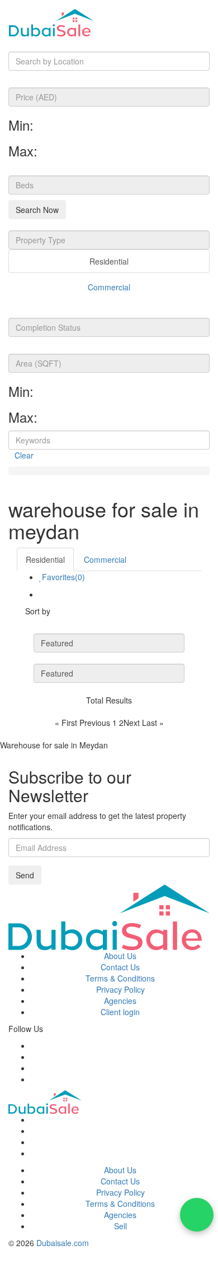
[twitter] (34, 1056)
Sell (120, 1226)
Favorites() (63, 576)
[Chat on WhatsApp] (197, 1215)
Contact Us (120, 967)
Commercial (109, 287)
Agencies (120, 1000)
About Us (120, 955)
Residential (109, 261)
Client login (120, 1011)
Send (25, 875)
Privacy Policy (120, 989)
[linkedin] (34, 1079)
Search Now (37, 209)
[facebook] (34, 1045)
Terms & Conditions (120, 978)
